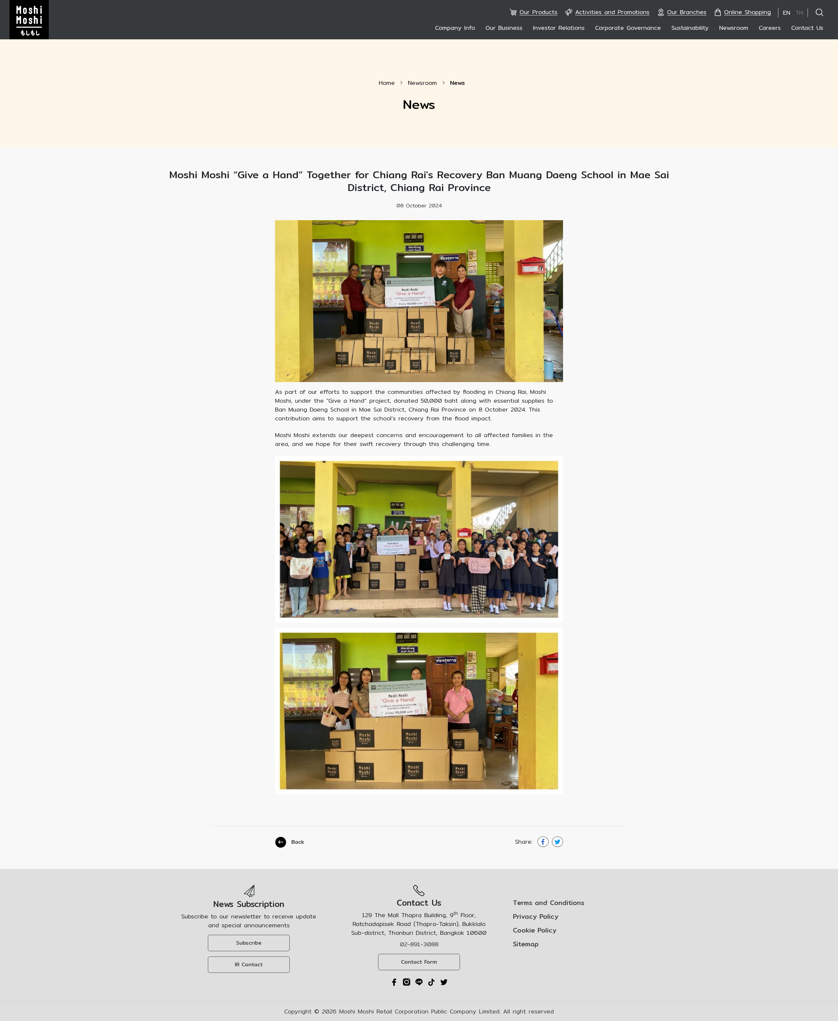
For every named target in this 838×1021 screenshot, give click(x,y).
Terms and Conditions (548, 903)
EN (786, 12)
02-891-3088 (419, 944)
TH (799, 12)
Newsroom (422, 82)
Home (387, 82)
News (457, 82)
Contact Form (419, 962)
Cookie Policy (534, 930)
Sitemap (525, 944)
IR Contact (249, 964)
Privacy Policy (535, 916)
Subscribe (249, 943)
